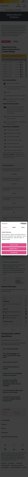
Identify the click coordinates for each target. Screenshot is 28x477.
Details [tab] (14, 227)
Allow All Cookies (14, 244)
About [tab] (22, 227)
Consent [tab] (5, 227)
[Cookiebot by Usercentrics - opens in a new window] (20, 224)
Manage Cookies (13, 248)
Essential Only (14, 252)
